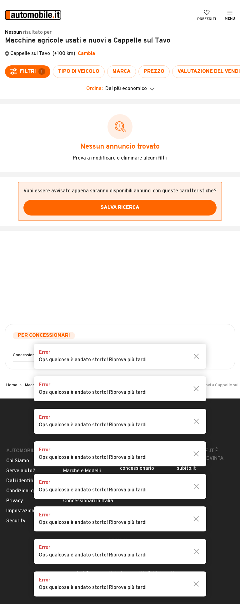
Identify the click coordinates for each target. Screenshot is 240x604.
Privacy (14, 501)
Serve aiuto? (20, 471)
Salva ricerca (120, 208)
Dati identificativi (26, 481)
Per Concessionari (44, 335)
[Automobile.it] (33, 15)
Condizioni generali (27, 491)
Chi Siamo (17, 461)
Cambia (86, 54)
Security (16, 521)
